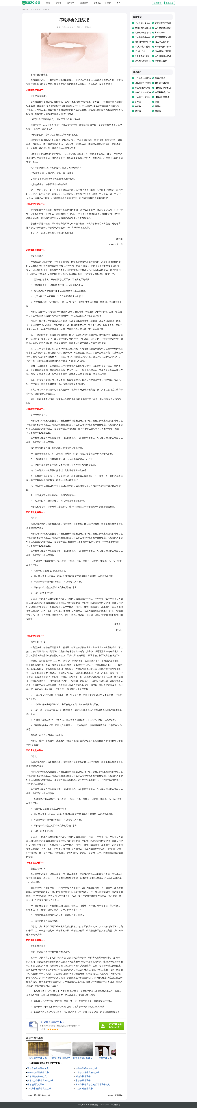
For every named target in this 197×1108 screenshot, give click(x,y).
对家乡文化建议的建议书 (87, 1072)
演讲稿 (138, 111)
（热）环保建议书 (84, 1088)
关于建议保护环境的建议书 (40, 1080)
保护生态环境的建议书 (38, 1072)
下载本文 (88, 27)
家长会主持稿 (161, 61)
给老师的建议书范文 (37, 1076)
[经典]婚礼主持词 (142, 47)
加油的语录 (160, 32)
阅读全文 (80, 27)
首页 (48, 3)
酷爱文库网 (94, 1105)
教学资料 (71, 3)
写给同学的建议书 (42, 1095)
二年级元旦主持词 (163, 28)
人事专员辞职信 (142, 56)
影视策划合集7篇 (142, 88)
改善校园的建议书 (35, 1084)
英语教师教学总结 (143, 32)
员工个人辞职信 (162, 42)
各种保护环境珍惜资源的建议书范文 (93, 1084)
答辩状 (158, 111)
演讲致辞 (97, 3)
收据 (157, 102)
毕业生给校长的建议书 (86, 1068)
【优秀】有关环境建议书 (39, 1088)
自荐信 (138, 102)
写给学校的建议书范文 (38, 1068)
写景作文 (159, 106)
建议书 (46, 9)
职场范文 (84, 3)
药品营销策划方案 (163, 37)
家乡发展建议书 (83, 1080)
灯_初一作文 (140, 51)
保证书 (138, 106)
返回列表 (119, 1095)
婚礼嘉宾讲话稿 (162, 83)
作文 (109, 3)
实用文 (58, 3)
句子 (118, 3)
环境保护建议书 (83, 1076)
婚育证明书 (160, 78)
